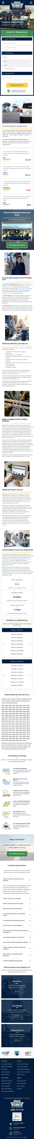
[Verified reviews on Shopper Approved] (17, 1116)
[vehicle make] (17, 61)
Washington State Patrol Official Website (15, 513)
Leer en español (21, 1086)
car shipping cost (22, 348)
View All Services (21, 1074)
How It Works (4, 1069)
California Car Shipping (6, 1080)
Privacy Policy (24, 1137)
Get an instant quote (17, 245)
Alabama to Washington (17, 634)
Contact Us (19, 1088)
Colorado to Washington (17, 647)
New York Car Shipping (6, 1088)
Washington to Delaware (17, 685)
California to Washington (17, 644)
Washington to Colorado (17, 678)
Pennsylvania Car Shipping (7, 1091)
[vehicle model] (17, 65)
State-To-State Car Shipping (23, 1069)
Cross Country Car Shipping (23, 1072)
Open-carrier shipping (23, 288)
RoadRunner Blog (5, 1074)
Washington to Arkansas (17, 672)
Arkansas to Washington (17, 640)
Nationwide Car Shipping (22, 1064)
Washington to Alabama (17, 665)
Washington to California (17, 675)
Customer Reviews (5, 1072)
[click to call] (31, 2)
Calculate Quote (16, 85)
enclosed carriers (6, 293)
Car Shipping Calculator (6, 1064)
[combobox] (17, 43)
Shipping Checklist (21, 1080)
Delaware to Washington (17, 654)
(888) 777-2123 (17, 1110)
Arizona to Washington (17, 637)
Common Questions (21, 1083)
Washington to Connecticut (17, 682)
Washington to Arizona (17, 669)
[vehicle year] (17, 57)
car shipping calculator (17, 573)
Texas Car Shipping (5, 1086)
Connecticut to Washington (17, 650)
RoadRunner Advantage (6, 1066)
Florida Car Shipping (6, 1083)
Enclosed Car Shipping (22, 1066)
